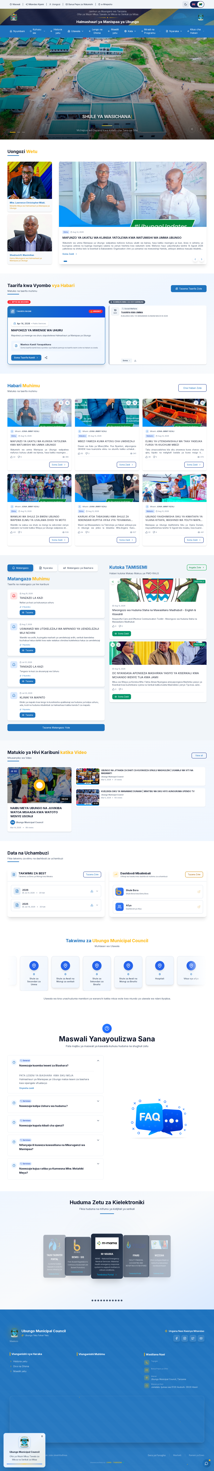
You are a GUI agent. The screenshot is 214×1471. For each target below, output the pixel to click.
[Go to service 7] (108, 1308)
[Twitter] (193, 1346)
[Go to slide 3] (20, 140)
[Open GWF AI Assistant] (206, 1463)
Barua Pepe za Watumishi (81, 4)
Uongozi (56, 4)
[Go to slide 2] (15, 140)
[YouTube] (201, 1346)
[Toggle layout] (42, 1435)
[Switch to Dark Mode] (185, 4)
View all (199, 763)
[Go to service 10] (120, 1308)
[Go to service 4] (100, 1308)
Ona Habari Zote (192, 396)
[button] (55, 1082)
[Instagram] (185, 1346)
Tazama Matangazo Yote (56, 735)
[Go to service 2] (94, 1308)
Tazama (29, 620)
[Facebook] (176, 1346)
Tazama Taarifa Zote (190, 296)
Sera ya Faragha (157, 1463)
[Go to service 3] (97, 1308)
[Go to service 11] (123, 1308)
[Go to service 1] (91, 1308)
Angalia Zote (195, 575)
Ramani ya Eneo (196, 1463)
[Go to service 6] (105, 1308)
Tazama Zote (92, 882)
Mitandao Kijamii (36, 4)
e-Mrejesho (106, 4)
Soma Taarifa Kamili (24, 366)
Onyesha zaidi (26, 1096)
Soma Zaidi (65, 262)
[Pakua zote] (91, 899)
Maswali (16, 4)
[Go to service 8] (112, 1308)
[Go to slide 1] (11, 140)
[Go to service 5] (103, 1308)
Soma (125, 369)
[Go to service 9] (117, 1308)
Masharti (177, 1463)
